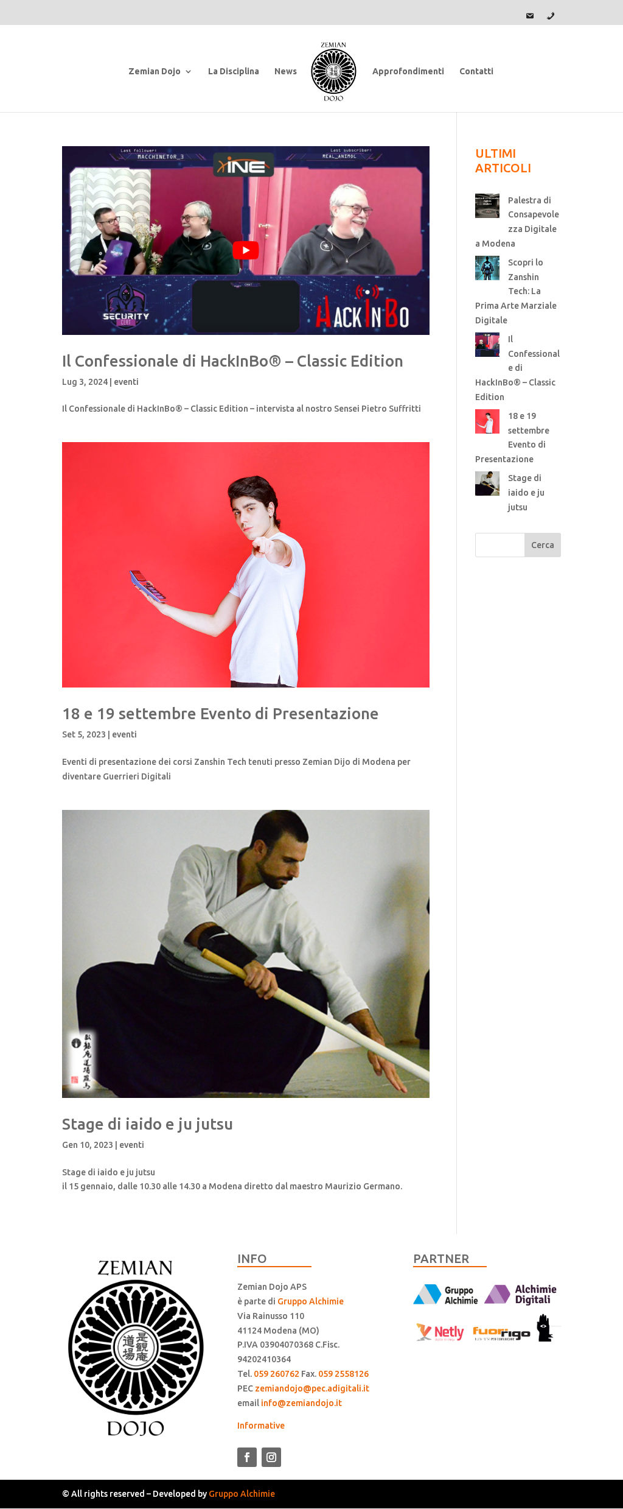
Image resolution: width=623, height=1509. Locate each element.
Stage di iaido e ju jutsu (147, 1124)
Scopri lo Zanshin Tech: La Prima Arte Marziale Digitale (516, 291)
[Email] (530, 16)
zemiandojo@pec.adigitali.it (312, 1388)
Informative (261, 1425)
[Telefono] (550, 16)
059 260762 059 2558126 (311, 1374)
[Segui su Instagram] (271, 1457)
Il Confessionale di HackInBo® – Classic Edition (232, 361)
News (285, 71)
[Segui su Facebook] (247, 1457)
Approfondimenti (408, 71)
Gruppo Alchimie (310, 1301)
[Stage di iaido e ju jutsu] (487, 486)
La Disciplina (233, 71)
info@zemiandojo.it (301, 1403)
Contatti (476, 71)
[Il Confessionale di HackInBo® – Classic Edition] (487, 347)
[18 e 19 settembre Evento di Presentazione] (487, 423)
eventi (126, 382)
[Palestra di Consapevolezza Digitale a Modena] (487, 208)
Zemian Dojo (154, 71)
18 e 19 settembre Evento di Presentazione (220, 713)
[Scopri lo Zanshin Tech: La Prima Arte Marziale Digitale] (487, 270)
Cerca (542, 545)
